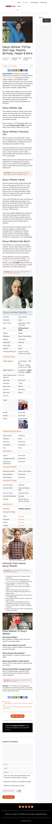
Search (41, 17)
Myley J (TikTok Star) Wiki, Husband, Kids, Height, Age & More (16, 571)
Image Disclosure (41, 814)
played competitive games (13, 581)
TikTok (25, 185)
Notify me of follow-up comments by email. (17, 781)
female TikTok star (8, 77)
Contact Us (15, 814)
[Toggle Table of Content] (29, 66)
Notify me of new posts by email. (14, 785)
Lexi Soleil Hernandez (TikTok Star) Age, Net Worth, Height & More (16, 173)
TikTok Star (25, 2)
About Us (8, 814)
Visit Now (21, 516)
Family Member (34, 2)
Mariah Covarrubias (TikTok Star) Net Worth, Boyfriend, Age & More (17, 272)
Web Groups (43, 2)
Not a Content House (19, 584)
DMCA (23, 814)
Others (19, 6)
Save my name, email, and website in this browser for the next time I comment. (17, 776)
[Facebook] (8, 70)
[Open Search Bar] (17, 10)
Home (18, 2)
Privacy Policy (30, 814)
